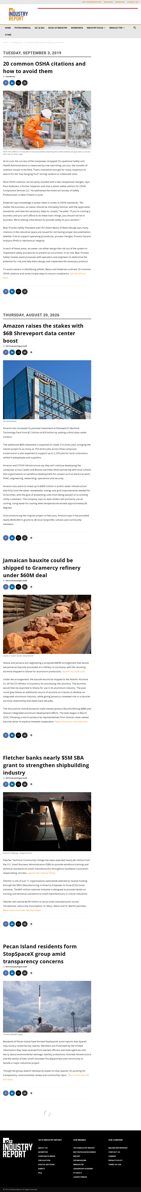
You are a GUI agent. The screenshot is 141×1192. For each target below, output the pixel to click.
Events (41, 1168)
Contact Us (132, 2)
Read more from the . (22, 910)
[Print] (25, 83)
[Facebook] (6, 83)
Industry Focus (95, 27)
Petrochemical (23, 27)
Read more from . (71, 721)
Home (8, 27)
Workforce (77, 27)
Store (8, 34)
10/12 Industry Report (84, 1148)
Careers (112, 1156)
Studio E (77, 1173)
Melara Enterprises (118, 1148)
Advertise (119, 2)
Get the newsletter (91, 2)
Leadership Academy (83, 1168)
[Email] (18, 83)
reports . (74, 671)
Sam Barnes (10, 76)
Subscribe (108, 2)
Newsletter (115, 27)
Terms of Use (114, 1164)
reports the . (42, 873)
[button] (134, 28)
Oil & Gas (39, 27)
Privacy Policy (115, 1160)
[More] (31, 352)
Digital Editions (46, 1164)
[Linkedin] (12, 83)
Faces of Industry (57, 27)
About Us (43, 1148)
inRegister (78, 1164)
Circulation (44, 1160)
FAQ (40, 1173)
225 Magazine (79, 1160)
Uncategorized (16, 42)
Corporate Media (46, 1156)
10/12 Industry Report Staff (16, 346)
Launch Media (80, 1177)
